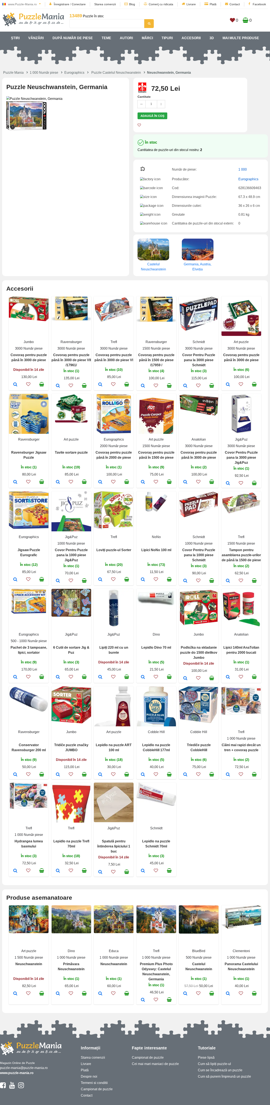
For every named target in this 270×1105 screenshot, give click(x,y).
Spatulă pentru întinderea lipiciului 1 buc (113, 846)
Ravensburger (71, 342)
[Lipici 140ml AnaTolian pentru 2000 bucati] (228, 677)
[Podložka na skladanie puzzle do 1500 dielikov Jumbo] (185, 678)
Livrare (191, 4)
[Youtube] (12, 1087)
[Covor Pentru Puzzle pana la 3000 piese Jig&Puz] (228, 483)
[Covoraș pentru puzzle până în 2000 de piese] (100, 482)
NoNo (156, 537)
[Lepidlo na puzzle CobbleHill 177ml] (143, 775)
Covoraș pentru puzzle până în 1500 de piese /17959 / (156, 360)
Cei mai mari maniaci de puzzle (155, 1064)
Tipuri (167, 38)
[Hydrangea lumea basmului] (15, 871)
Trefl (114, 342)
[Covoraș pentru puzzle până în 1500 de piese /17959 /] (143, 386)
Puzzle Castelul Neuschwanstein (116, 72)
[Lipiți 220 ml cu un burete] (100, 677)
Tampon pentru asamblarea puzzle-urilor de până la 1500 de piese (241, 555)
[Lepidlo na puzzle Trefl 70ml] (58, 871)
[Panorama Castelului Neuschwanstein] (228, 994)
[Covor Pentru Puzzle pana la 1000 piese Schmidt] (185, 581)
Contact (235, 4)
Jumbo (29, 342)
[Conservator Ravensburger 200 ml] (15, 775)
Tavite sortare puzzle (71, 452)
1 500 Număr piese (29, 957)
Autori (126, 38)
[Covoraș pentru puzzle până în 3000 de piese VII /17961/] (58, 386)
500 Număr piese (199, 957)
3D (211, 38)
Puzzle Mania (13, 72)
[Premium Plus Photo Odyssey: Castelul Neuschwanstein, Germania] (143, 1000)
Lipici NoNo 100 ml (156, 550)
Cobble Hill (156, 732)
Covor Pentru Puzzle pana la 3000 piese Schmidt (198, 360)
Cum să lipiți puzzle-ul (214, 1064)
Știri (15, 38)
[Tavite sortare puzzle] (58, 482)
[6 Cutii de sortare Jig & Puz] (58, 677)
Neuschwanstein (28, 964)
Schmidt (199, 342)
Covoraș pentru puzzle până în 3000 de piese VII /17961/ (71, 360)
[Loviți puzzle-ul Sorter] (100, 580)
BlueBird (198, 951)
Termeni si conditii (94, 1083)
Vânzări (36, 38)
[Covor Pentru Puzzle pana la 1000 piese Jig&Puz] (58, 581)
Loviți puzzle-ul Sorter (113, 550)
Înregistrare (61, 4)
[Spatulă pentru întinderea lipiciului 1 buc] (100, 872)
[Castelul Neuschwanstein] (185, 994)
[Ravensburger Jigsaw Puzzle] (15, 482)
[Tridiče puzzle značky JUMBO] (58, 775)
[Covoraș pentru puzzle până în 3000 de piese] (15, 384)
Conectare (79, 4)
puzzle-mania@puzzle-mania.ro (24, 1068)
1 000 (242, 169)
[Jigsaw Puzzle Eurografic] (15, 580)
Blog (132, 4)
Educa (114, 951)
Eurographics (74, 72)
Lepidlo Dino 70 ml (156, 647)
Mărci (147, 38)
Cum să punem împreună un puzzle (224, 1076)
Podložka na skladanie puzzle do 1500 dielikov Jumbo (198, 652)
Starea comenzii (105, 4)
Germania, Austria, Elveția (197, 266)
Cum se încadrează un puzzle (220, 1070)
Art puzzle (241, 342)
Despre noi (89, 1076)
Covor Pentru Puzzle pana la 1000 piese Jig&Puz (71, 555)
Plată (213, 4)
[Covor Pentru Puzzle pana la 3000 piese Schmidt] (185, 386)
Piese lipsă (206, 1057)
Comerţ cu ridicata (161, 4)
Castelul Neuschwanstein (153, 266)
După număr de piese (73, 38)
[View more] (29, 320)
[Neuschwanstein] (15, 994)
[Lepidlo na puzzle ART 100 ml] (100, 775)
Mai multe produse (241, 38)
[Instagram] (21, 1087)
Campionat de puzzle (97, 1089)
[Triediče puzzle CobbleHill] (185, 775)
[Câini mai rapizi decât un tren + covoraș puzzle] (228, 775)
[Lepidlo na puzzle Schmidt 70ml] (143, 871)
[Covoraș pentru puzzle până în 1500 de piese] (143, 482)
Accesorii (191, 38)
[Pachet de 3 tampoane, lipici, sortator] (15, 677)
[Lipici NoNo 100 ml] (143, 580)
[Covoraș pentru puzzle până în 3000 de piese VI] (100, 384)
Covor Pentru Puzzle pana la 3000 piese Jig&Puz (241, 457)
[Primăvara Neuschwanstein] (58, 994)
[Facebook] (3, 1087)
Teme (106, 38)
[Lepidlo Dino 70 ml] (143, 677)
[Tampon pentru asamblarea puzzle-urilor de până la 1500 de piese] (228, 581)
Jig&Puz (241, 439)
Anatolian (199, 439)
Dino (156, 634)
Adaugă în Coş (152, 116)
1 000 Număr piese (44, 72)
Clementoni (241, 951)
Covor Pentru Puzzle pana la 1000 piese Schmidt (198, 555)
